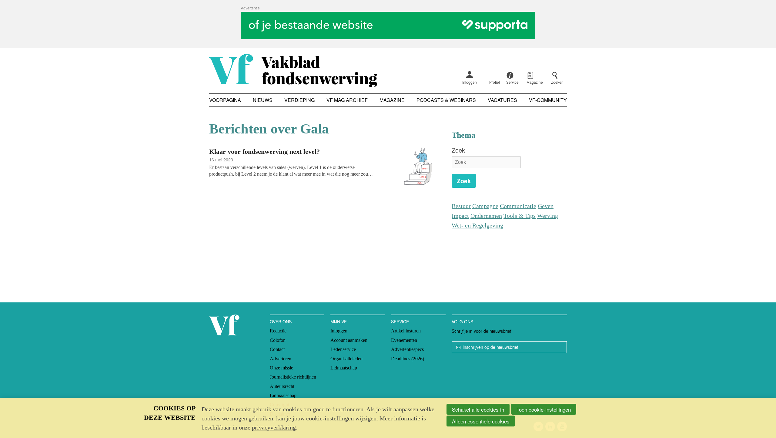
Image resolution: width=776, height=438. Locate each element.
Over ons (281, 321)
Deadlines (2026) (407, 358)
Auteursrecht (282, 386)
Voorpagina (225, 99)
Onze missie (281, 367)
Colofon (278, 340)
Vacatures (502, 99)
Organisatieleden (346, 358)
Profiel (494, 82)
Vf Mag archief (347, 99)
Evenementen (404, 340)
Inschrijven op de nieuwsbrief (490, 347)
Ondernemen (486, 215)
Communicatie (518, 206)
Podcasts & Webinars (446, 99)
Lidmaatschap (283, 395)
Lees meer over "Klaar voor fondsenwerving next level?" (327, 167)
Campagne (485, 206)
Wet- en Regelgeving (477, 225)
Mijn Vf (338, 321)
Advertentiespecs (407, 349)
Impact (460, 215)
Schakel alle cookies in (478, 409)
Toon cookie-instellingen (544, 409)
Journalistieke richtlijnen (293, 376)
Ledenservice (343, 349)
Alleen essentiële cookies (481, 421)
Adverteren (280, 358)
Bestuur (461, 206)
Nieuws (263, 99)
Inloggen (469, 82)
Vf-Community (548, 99)
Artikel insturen (406, 330)
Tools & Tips (519, 215)
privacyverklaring (274, 427)
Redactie (278, 330)
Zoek (458, 150)
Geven (546, 206)
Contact (277, 349)
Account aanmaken (348, 340)
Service (400, 321)
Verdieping (299, 99)
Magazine (392, 99)
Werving (547, 215)
